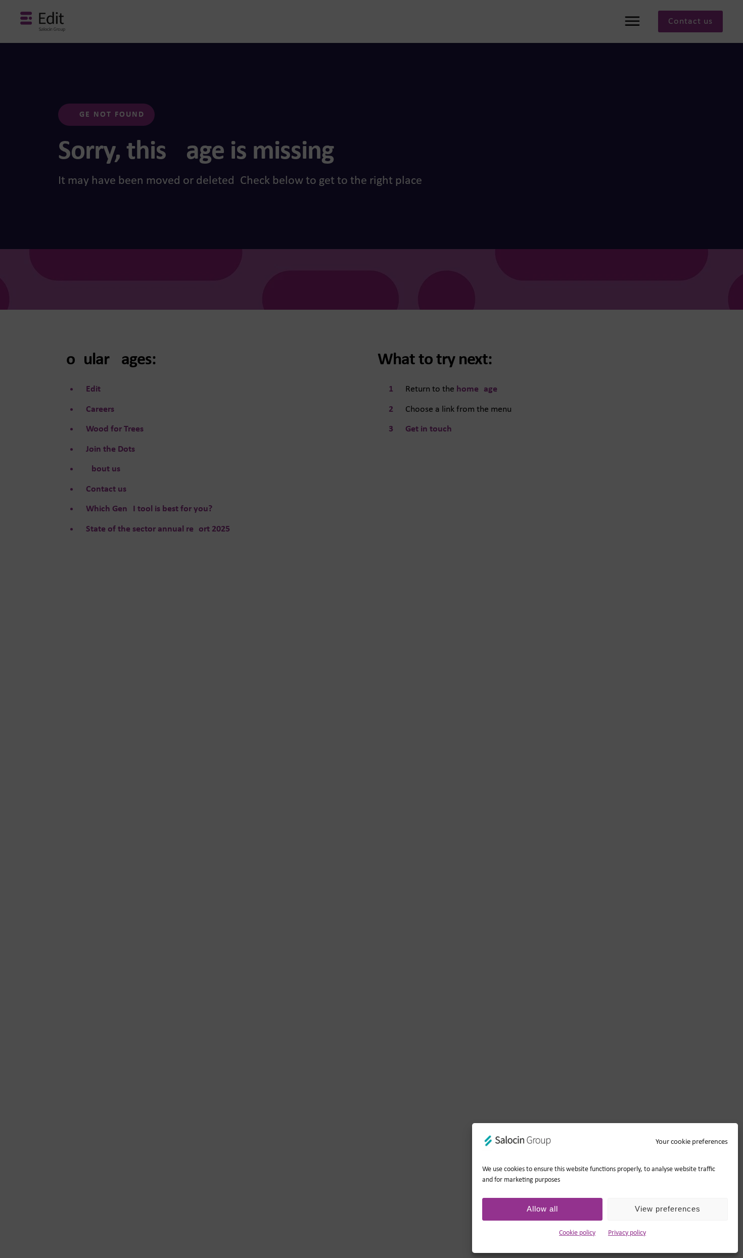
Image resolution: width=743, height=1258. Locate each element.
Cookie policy (577, 1233)
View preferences (668, 1208)
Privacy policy (627, 1233)
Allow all (542, 1208)
